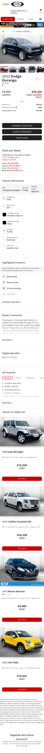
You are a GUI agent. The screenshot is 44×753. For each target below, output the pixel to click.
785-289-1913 (17, 170)
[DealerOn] (22, 739)
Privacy (30, 741)
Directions (20, 19)
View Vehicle (22, 479)
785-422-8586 (13, 163)
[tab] (7, 378)
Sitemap (23, 741)
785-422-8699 (14, 166)
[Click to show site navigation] (40, 19)
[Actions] (40, 79)
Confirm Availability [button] (22, 131)
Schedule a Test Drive (22, 125)
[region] (22, 107)
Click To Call (22, 137)
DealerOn (17, 741)
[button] (8, 19)
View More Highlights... (11, 302)
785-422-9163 (13, 168)
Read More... (7, 339)
